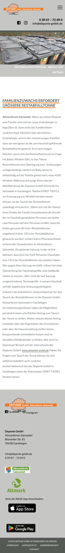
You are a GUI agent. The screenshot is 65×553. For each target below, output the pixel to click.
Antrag (57, 72)
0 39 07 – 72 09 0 (15, 458)
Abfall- (55, 67)
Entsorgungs (30, 67)
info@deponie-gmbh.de (18, 454)
